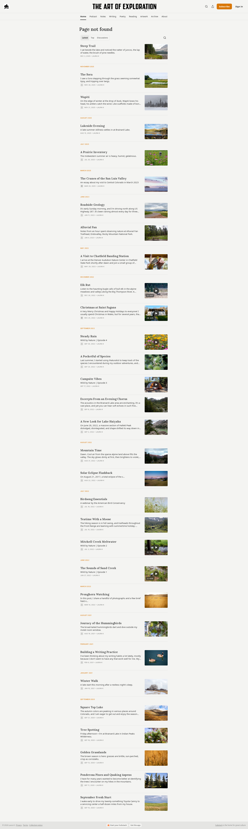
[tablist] (95, 38)
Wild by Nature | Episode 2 (93, 545)
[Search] (206, 6)
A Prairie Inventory (93, 152)
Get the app (135, 825)
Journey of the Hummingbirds (100, 623)
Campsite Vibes (90, 379)
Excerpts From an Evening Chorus (103, 399)
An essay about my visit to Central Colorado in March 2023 (109, 182)
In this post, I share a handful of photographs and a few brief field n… (110, 599)
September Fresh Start (95, 797)
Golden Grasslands (93, 752)
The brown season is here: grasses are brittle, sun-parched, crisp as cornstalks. (109, 757)
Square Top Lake (91, 707)
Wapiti (85, 97)
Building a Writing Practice (99, 652)
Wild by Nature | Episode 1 (93, 572)
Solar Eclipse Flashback (96, 473)
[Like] (82, 88)
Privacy (19, 825)
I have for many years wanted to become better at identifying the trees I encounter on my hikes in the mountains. (110, 780)
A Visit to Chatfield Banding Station (104, 256)
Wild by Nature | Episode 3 (93, 382)
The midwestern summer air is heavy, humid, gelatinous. (108, 155)
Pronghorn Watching (94, 594)
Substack (218, 825)
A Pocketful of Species (95, 356)
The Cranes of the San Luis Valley (103, 178)
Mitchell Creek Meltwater (98, 541)
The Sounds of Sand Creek (98, 568)
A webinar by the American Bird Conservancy (102, 503)
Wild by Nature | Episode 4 (93, 340)
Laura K (95, 56)
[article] (124, 53)
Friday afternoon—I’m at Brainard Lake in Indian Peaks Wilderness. (107, 735)
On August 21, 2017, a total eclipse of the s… (102, 476)
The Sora (86, 74)
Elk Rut (85, 285)
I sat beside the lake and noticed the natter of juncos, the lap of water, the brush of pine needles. (110, 51)
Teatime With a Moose (95, 519)
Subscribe (224, 6)
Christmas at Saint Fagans (98, 307)
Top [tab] (92, 37)
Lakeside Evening (92, 126)
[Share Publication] (213, 6)
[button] (83, 16)
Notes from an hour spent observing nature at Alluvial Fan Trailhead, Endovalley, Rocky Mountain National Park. (109, 232)
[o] (156, 291)
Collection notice (35, 825)
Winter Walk (89, 681)
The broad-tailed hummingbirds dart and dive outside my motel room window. (108, 628)
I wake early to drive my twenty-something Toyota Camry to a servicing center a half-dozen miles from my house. (110, 802)
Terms (25, 825)
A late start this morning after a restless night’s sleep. (106, 684)
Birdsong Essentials (93, 499)
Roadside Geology (92, 204)
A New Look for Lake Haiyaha (100, 421)
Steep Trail (88, 46)
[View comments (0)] (101, 88)
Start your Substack (118, 825)
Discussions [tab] (102, 37)
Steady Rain (88, 336)
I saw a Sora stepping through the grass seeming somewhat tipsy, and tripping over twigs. (110, 80)
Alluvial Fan (88, 227)
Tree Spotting (89, 729)
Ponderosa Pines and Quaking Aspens (105, 774)
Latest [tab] (85, 37)
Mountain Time (91, 450)
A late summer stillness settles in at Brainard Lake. (105, 129)
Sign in (239, 6)
